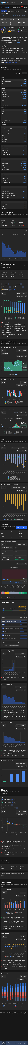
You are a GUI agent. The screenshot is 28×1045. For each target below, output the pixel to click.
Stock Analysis (5, 7)
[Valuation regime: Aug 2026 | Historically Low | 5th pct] (26, 593)
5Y (3, 544)
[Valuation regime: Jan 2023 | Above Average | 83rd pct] (8, 593)
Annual (23, 382)
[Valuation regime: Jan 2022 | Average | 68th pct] (2, 593)
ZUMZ (6, 62)
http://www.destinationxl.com (13, 60)
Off (24, 73)
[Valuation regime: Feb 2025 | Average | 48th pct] (18, 593)
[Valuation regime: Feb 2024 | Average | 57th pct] (13, 593)
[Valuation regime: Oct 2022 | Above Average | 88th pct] (6, 593)
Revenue (4, 353)
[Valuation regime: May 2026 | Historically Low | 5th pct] (25, 593)
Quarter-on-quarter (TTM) (18, 448)
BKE (16, 62)
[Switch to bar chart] (23, 287)
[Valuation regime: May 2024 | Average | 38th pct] (14, 593)
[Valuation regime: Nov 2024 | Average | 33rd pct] (17, 593)
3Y (3, 293)
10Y (3, 350)
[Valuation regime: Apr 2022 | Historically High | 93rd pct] (4, 593)
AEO (13, 62)
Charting (19, 7)
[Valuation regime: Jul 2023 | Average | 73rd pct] (10, 593)
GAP (10, 62)
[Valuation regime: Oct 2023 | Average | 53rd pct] (12, 593)
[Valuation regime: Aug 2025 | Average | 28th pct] (21, 593)
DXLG (3, 11)
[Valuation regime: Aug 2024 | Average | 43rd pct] (16, 593)
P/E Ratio (13, 7)
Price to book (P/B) (7, 547)
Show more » (17, 42)
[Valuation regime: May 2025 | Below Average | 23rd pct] (20, 593)
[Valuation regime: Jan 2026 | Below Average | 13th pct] (23, 593)
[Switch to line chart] (8, 284)
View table (20, 296)
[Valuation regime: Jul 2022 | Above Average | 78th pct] (5, 593)
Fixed (21, 412)
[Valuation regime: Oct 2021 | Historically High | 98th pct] (1, 593)
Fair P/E (16, 412)
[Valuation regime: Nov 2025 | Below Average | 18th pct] (22, 593)
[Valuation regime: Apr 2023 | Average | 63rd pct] (9, 593)
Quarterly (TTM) (21, 293)
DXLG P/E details (21, 527)
